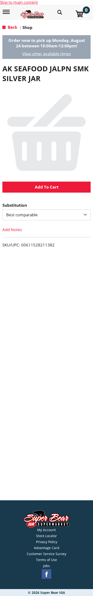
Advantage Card (46, 548)
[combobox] (46, 215)
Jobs (46, 566)
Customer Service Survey (46, 554)
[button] (46, 187)
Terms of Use (46, 560)
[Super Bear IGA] (32, 11)
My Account (46, 530)
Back (12, 27)
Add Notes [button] (12, 229)
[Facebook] (46, 574)
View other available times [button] (46, 53)
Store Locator (46, 536)
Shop (27, 27)
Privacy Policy (46, 542)
